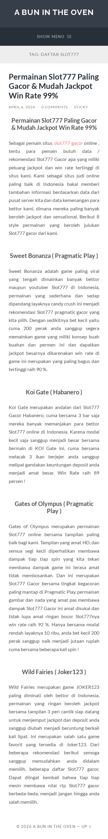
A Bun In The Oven (54, 12)
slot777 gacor (68, 143)
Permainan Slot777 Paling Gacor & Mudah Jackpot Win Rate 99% (54, 86)
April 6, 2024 (22, 107)
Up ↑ (87, 826)
